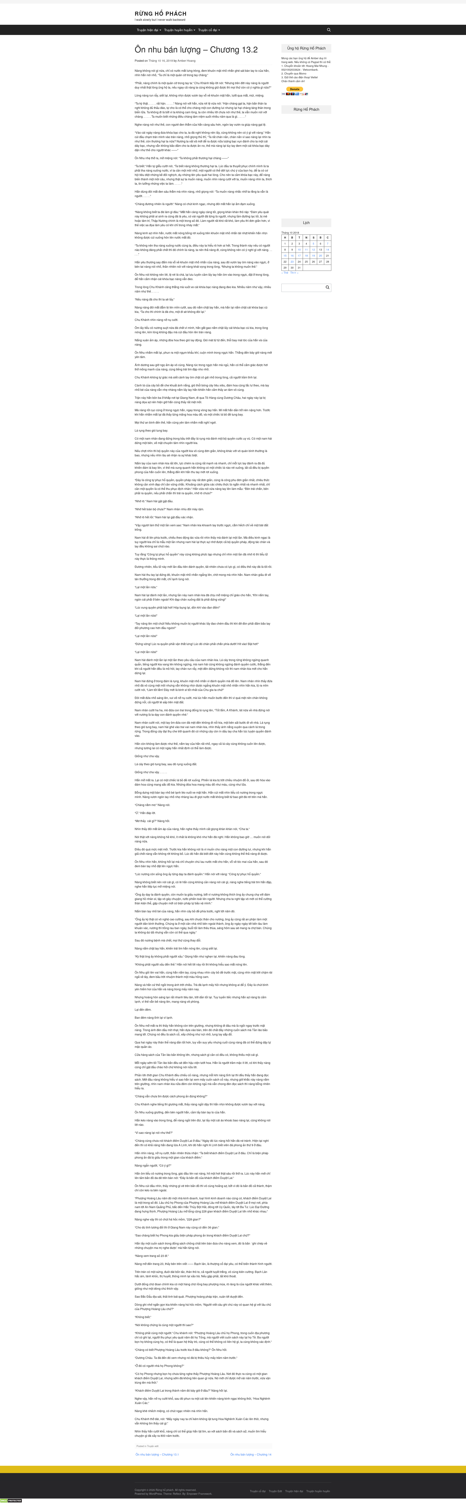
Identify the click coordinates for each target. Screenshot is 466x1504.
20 (320, 255)
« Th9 (284, 272)
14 (327, 249)
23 (292, 261)
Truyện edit (153, 1446)
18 (306, 255)
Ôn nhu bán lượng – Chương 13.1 (157, 1454)
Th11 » (294, 272)
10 (299, 249)
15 (285, 255)
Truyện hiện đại (147, 29)
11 (306, 249)
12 (313, 249)
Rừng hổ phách (161, 13)
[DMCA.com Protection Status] (11, 1502)
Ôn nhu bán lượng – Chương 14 (250, 1454)
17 (299, 255)
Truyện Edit (275, 1491)
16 (292, 255)
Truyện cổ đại (207, 29)
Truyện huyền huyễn (178, 29)
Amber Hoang (186, 60)
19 (313, 255)
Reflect (177, 1493)
